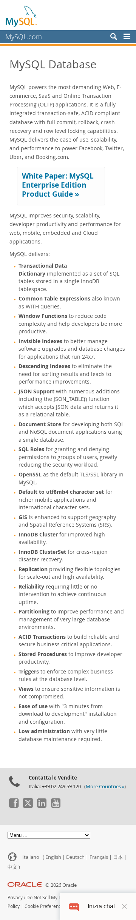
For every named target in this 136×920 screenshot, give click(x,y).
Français (99, 857)
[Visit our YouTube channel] (55, 806)
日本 (118, 857)
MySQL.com (23, 36)
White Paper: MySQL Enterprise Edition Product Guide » (58, 185)
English (53, 857)
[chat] (74, 906)
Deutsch (75, 857)
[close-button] (124, 906)
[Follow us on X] (28, 806)
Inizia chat (101, 906)
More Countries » (105, 786)
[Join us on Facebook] (14, 806)
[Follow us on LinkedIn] (42, 806)
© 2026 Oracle (61, 885)
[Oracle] (25, 885)
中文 (12, 867)
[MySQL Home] (22, 16)
